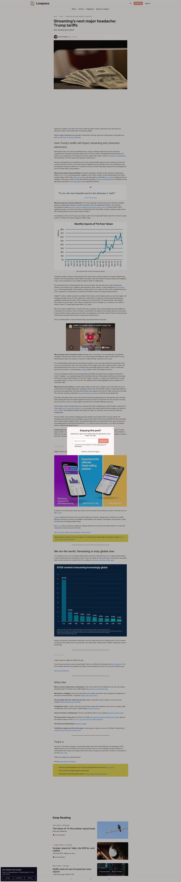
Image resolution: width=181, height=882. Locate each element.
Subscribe (103, 441)
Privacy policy (78, 446)
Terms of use (100, 445)
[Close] (112, 428)
